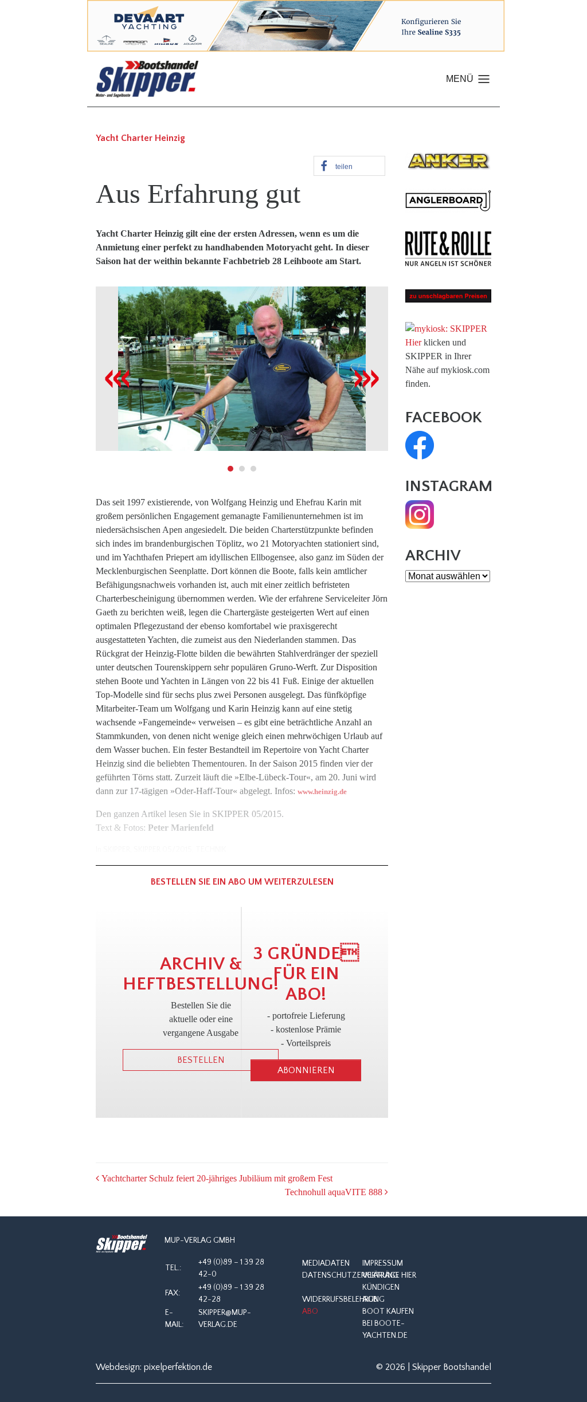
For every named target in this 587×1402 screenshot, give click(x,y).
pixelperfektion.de (178, 1367)
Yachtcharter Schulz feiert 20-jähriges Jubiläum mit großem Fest (215, 1178)
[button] (349, 166)
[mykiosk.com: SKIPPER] (446, 327)
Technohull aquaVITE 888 (335, 1192)
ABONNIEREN (306, 1070)
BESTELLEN (201, 1060)
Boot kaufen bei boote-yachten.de (388, 1323)
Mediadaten (326, 1263)
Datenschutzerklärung (350, 1275)
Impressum (382, 1263)
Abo (310, 1311)
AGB (370, 1299)
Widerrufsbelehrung (343, 1299)
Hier (413, 342)
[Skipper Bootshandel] (121, 1244)
